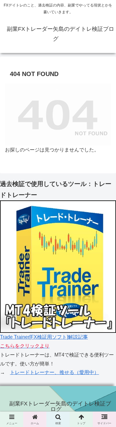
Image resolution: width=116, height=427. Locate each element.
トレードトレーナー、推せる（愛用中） (54, 372)
